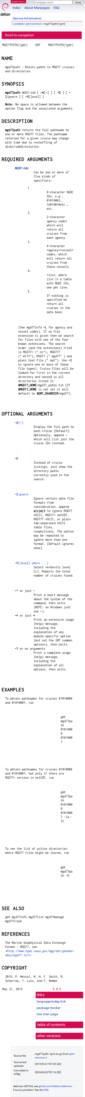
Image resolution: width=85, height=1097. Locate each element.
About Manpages (37, 8)
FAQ (56, 8)
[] (19, 422)
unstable (19, 23)
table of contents (51, 1025)
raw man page (47, 1014)
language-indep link (51, 1001)
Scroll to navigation (19, 35)
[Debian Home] (5, 8)
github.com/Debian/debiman (55, 1086)
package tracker (48, 1008)
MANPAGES (18, 1)
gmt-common (34, 23)
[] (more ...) (31, 563)
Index (17, 8)
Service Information (27, 18)
